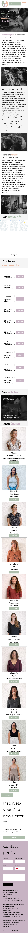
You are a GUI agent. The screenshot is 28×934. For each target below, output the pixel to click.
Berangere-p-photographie (11, 922)
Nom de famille (19, 858)
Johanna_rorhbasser (18, 920)
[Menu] (24, 4)
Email (5, 821)
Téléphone (18, 865)
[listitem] (14, 446)
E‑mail (5, 865)
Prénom (5, 858)
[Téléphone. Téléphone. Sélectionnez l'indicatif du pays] (17, 868)
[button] (8, 276)
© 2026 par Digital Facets (10, 930)
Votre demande (7, 873)
